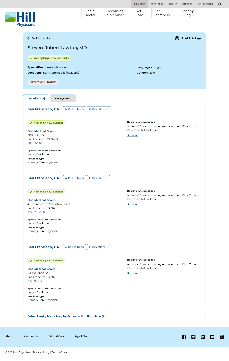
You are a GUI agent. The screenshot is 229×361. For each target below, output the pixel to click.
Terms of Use (59, 352)
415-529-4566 (36, 212)
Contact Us (31, 336)
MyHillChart (205, 4)
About (173, 4)
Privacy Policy (41, 352)
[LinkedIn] (200, 337)
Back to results (41, 38)
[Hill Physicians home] (20, 19)
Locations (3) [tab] (36, 98)
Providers (157, 4)
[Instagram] (219, 337)
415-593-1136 (35, 281)
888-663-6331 (36, 143)
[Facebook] (184, 337)
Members (139, 4)
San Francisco (52, 72)
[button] (90, 13)
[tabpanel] (114, 204)
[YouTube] (209, 337)
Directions (98, 109)
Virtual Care (56, 336)
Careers (187, 4)
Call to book (76, 109)
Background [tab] (63, 98)
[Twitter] (190, 337)
